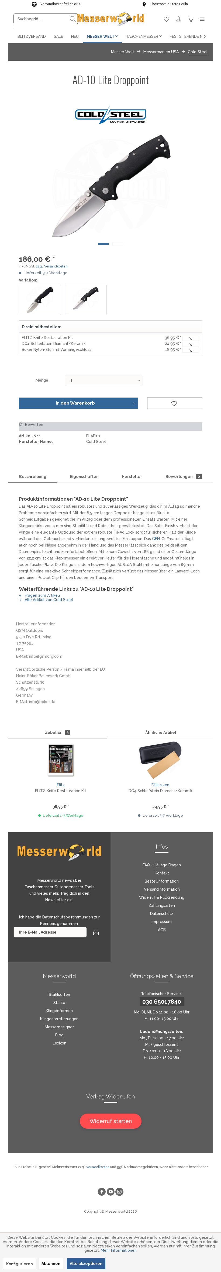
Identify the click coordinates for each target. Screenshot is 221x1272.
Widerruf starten (110, 1121)
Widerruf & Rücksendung (161, 897)
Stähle (59, 1002)
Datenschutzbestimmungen (67, 917)
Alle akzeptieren (86, 1263)
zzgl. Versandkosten (51, 266)
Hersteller (132, 476)
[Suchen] (73, 18)
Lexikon (59, 1043)
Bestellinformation (162, 881)
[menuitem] (45, 18)
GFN (156, 539)
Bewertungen (182, 476)
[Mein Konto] (178, 18)
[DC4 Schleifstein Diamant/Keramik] (160, 760)
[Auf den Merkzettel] (174, 403)
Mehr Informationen (119, 1250)
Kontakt (162, 873)
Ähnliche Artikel (160, 732)
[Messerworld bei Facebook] (102, 1192)
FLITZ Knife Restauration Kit (47, 337)
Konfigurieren (19, 1264)
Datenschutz (161, 913)
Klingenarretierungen (59, 1019)
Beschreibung (32, 476)
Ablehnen (51, 1263)
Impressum (162, 922)
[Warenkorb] (190, 18)
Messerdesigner (59, 1027)
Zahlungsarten (162, 905)
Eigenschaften (84, 476)
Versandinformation (162, 889)
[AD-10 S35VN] (40, 300)
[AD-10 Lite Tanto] (86, 300)
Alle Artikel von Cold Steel (48, 600)
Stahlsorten (59, 994)
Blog (59, 1035)
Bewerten (33, 424)
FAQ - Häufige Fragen (162, 865)
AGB (162, 930)
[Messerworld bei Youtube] (110, 1192)
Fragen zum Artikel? (42, 595)
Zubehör (56, 732)
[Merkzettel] (166, 18)
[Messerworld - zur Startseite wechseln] (110, 19)
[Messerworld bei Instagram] (119, 1192)
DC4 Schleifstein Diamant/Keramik (53, 343)
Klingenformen (59, 1011)
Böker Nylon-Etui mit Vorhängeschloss (56, 349)
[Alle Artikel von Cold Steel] (110, 114)
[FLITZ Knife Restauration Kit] (60, 760)
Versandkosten (97, 1167)
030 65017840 (161, 1001)
